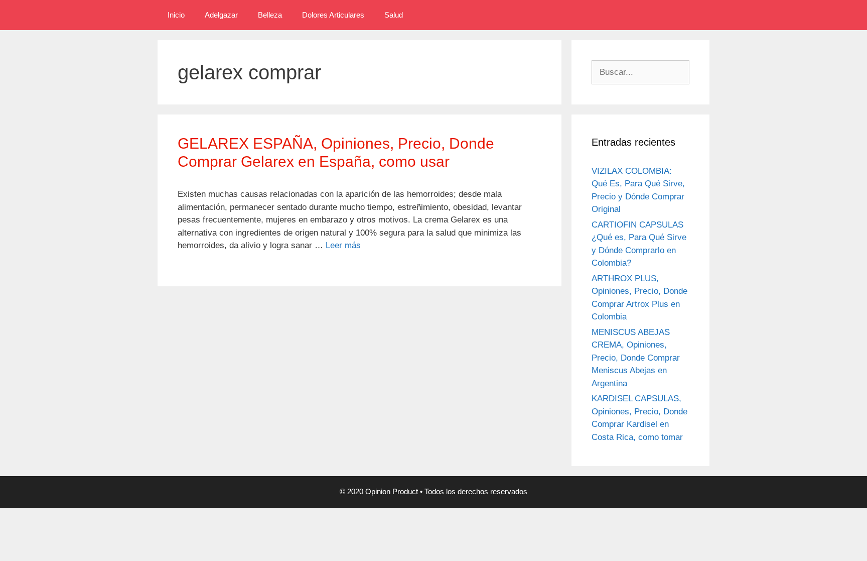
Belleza (270, 15)
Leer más (343, 245)
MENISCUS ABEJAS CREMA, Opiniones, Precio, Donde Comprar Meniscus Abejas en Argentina (636, 357)
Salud (393, 15)
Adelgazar (221, 15)
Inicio (176, 15)
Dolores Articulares (333, 15)
